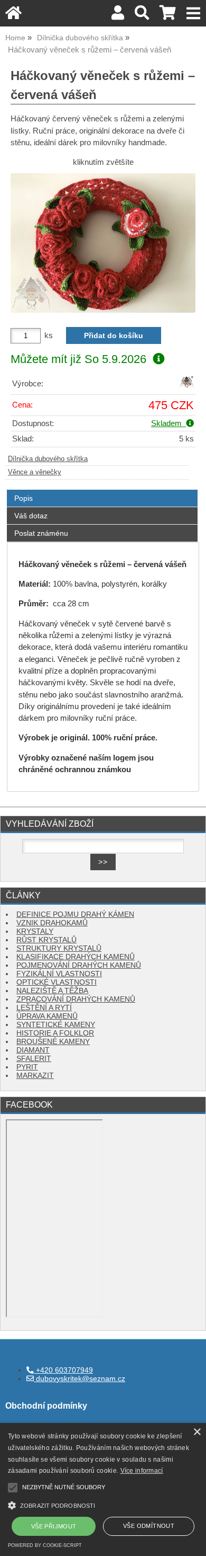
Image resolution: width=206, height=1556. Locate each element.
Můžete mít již (78, 359)
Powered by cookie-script (45, 1545)
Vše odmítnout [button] (148, 1526)
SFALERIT (33, 1059)
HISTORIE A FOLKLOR (55, 1033)
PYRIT (27, 1067)
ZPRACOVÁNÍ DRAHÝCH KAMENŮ (75, 999)
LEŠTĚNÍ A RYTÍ (44, 1008)
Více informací (141, 1470)
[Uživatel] (117, 16)
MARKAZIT (35, 1076)
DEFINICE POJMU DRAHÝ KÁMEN (75, 914)
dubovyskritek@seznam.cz (79, 1379)
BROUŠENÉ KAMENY (53, 1042)
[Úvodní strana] (13, 16)
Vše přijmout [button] (54, 1526)
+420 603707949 (63, 1370)
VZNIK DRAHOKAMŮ (52, 923)
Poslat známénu (41, 533)
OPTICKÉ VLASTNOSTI (56, 982)
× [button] (197, 1432)
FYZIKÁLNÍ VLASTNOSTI (59, 974)
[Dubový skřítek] (186, 387)
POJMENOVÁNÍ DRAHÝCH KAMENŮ (78, 965)
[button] (103, 1504)
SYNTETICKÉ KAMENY (55, 1025)
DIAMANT (33, 1050)
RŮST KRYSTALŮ (46, 940)
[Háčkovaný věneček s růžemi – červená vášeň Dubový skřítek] (103, 242)
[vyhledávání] (141, 16)
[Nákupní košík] (167, 16)
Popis (23, 498)
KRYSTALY (34, 931)
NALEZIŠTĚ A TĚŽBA (52, 991)
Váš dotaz (31, 515)
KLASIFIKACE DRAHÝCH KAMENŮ (75, 957)
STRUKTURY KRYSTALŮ (58, 948)
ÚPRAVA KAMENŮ (47, 1016)
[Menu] (193, 13)
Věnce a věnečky (34, 472)
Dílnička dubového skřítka (48, 459)
